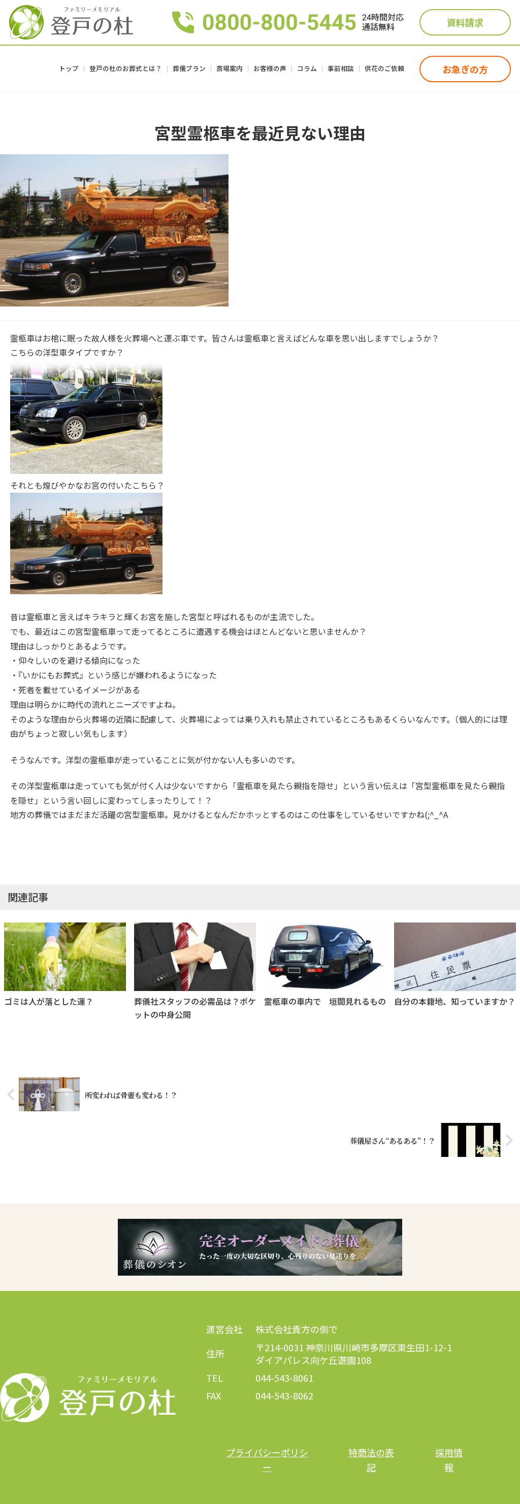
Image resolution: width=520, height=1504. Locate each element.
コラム (307, 69)
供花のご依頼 (384, 69)
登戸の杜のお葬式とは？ (125, 69)
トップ (69, 69)
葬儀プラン (189, 69)
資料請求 (465, 22)
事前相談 (341, 69)
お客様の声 (269, 69)
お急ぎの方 (465, 69)
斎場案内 (229, 69)
